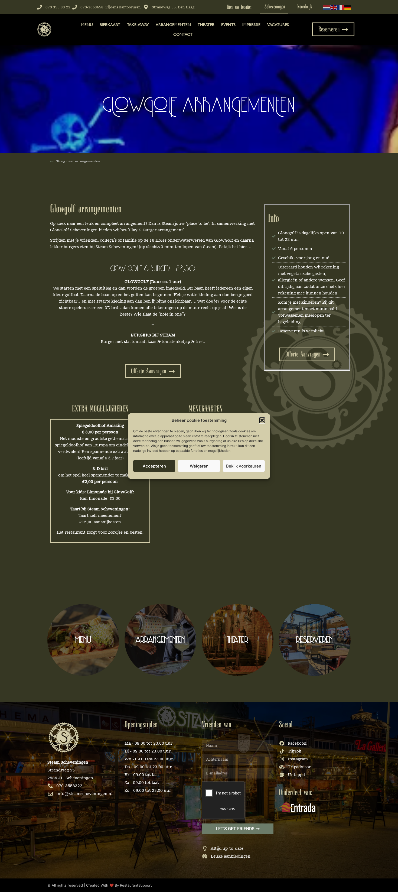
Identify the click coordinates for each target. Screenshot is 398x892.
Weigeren (199, 465)
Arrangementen (173, 24)
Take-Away (138, 24)
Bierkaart (110, 24)
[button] (262, 420)
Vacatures (278, 24)
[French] (340, 7)
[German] (347, 7)
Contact (183, 34)
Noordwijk (304, 6)
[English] (333, 7)
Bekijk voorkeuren (243, 465)
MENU (87, 24)
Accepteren (154, 465)
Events (228, 24)
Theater (206, 24)
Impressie (251, 24)
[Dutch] (326, 7)
